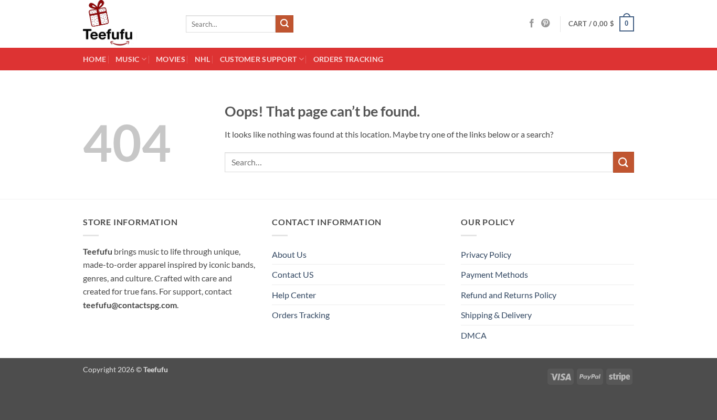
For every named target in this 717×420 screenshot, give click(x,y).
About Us (289, 254)
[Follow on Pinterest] (545, 23)
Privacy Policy (486, 254)
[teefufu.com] (126, 24)
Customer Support (258, 59)
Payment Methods (494, 274)
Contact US (292, 274)
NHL (202, 59)
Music (127, 59)
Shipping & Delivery (496, 315)
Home (94, 59)
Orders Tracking (348, 59)
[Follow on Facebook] (532, 23)
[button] (601, 24)
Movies (170, 59)
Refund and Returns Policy (508, 295)
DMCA (474, 335)
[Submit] (284, 24)
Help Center (294, 295)
